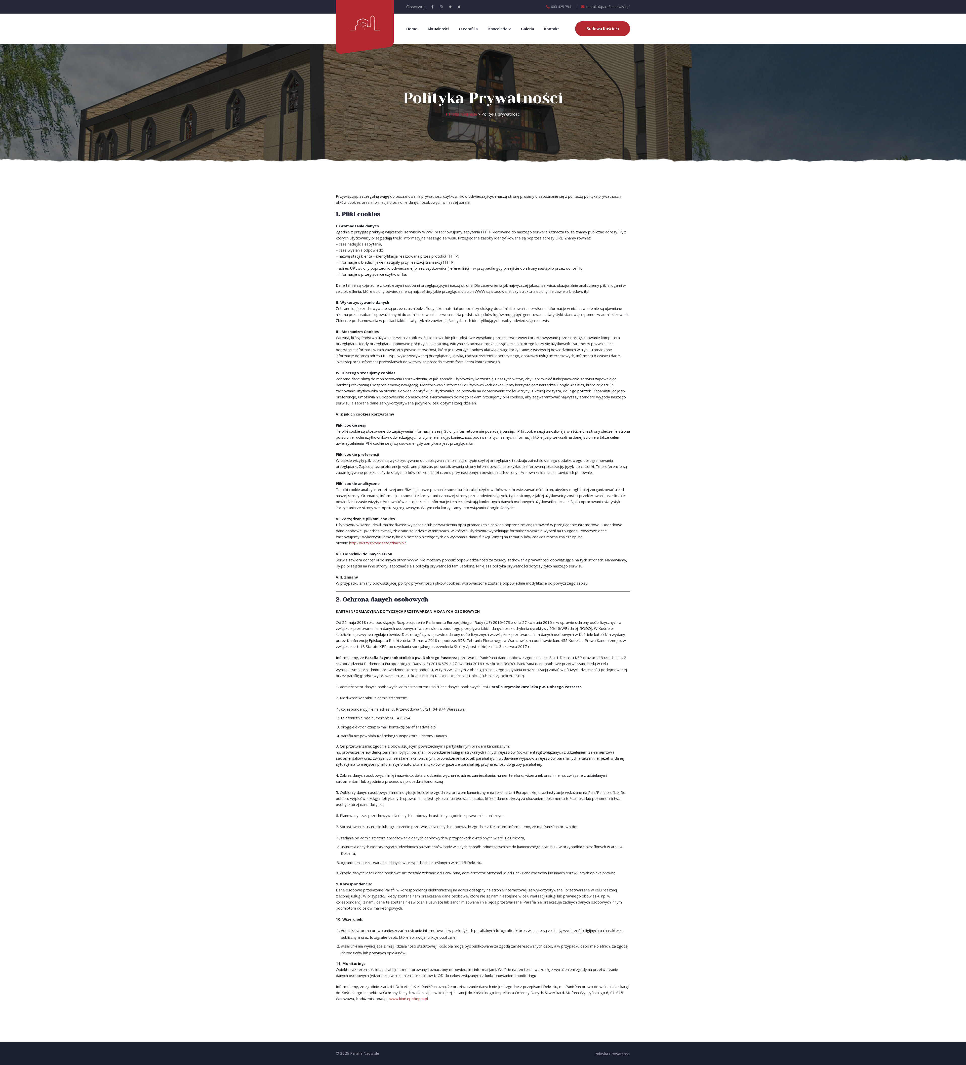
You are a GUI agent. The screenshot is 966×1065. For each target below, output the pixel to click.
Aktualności (438, 28)
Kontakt (551, 28)
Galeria (527, 28)
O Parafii (467, 28)
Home (411, 28)
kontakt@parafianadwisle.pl (608, 6)
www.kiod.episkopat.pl (408, 998)
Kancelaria (497, 28)
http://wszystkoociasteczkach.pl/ (377, 542)
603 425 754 (561, 6)
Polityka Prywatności (612, 1053)
